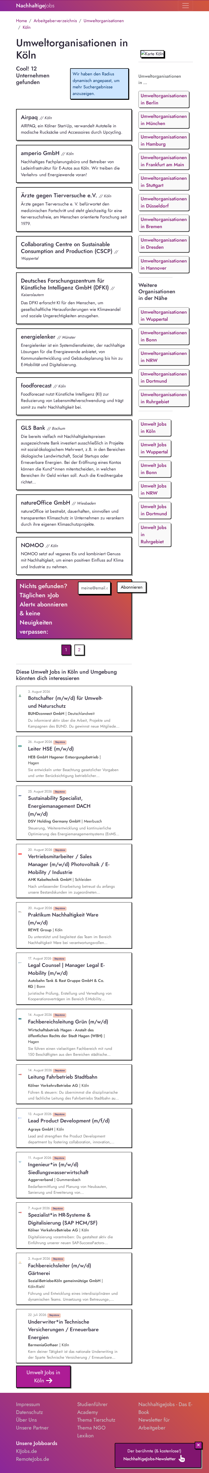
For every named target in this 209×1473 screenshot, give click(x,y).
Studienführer (92, 1404)
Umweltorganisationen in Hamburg (164, 140)
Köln (27, 27)
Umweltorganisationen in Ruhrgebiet (164, 398)
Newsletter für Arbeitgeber (154, 1424)
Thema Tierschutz (96, 1420)
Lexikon (85, 1435)
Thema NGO (91, 1428)
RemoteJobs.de (32, 1459)
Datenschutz (29, 1412)
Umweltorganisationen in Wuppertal (164, 316)
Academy (87, 1412)
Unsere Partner (32, 1428)
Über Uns (26, 1420)
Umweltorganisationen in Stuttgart (164, 182)
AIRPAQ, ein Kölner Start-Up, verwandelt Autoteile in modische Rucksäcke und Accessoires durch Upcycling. (71, 124)
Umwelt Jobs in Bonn (153, 469)
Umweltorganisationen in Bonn (164, 336)
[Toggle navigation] (185, 5)
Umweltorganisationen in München (164, 120)
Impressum (28, 1404)
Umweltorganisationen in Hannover (164, 264)
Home (21, 21)
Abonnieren (131, 587)
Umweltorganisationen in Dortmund (164, 377)
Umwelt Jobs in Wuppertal (154, 448)
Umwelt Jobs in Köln (43, 1376)
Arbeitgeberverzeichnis (55, 21)
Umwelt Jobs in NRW (153, 489)
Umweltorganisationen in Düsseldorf (164, 202)
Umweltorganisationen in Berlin (164, 99)
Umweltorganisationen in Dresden (164, 244)
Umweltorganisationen (104, 21)
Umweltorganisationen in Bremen (164, 223)
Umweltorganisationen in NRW (164, 357)
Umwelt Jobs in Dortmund (154, 510)
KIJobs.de (26, 1451)
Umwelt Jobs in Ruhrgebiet (153, 534)
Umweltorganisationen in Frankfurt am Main (164, 161)
